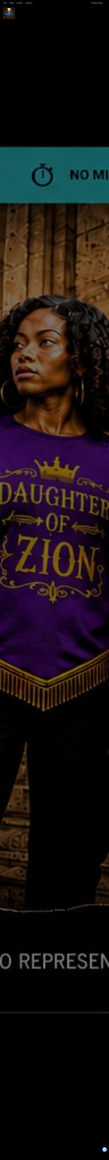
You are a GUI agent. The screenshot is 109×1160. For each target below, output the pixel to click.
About (12, 3)
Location (19, 3)
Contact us (28, 3)
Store (5, 3)
